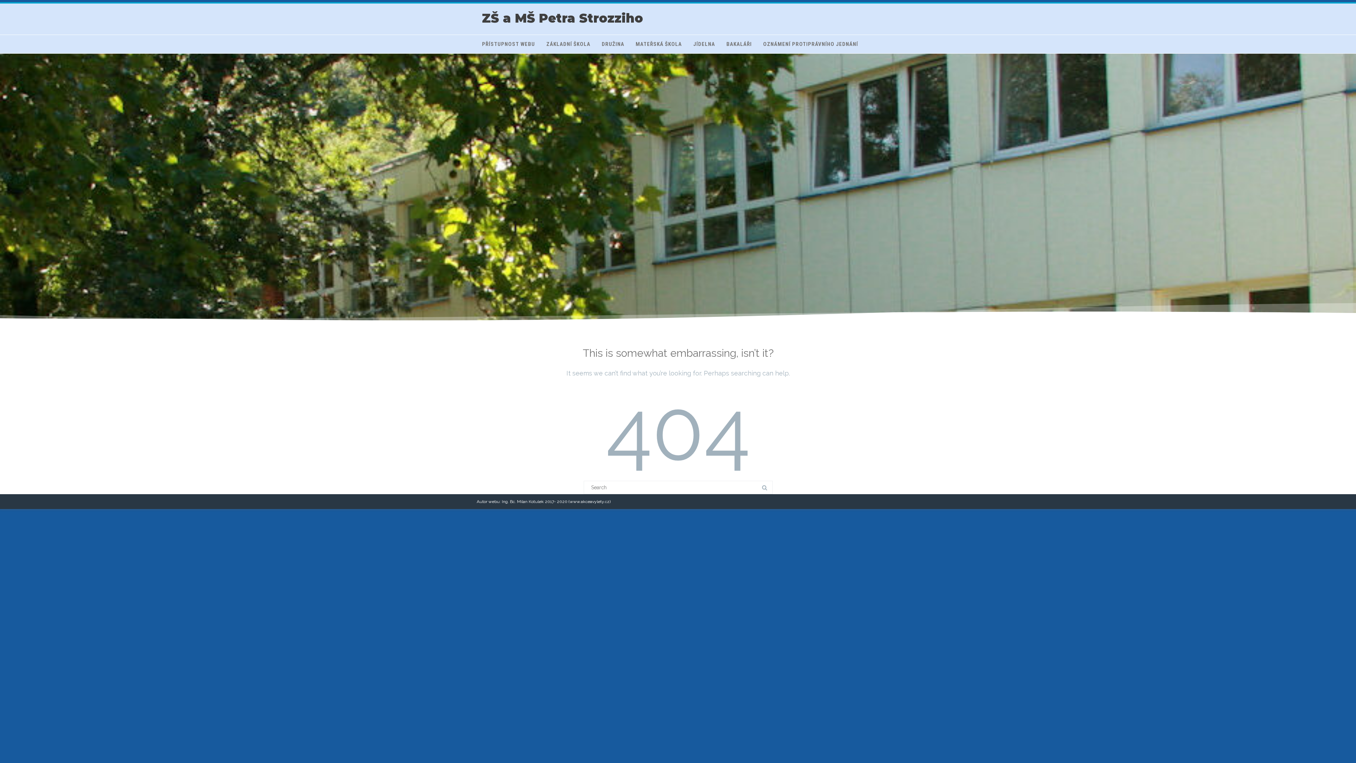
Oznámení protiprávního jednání (810, 44)
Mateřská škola (659, 44)
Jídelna (704, 44)
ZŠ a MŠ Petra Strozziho (562, 18)
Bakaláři (739, 44)
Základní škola (568, 44)
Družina (613, 44)
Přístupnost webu (508, 44)
